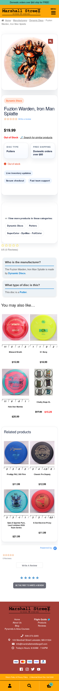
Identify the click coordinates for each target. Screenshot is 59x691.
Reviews (42, 625)
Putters (33, 225)
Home (8, 20)
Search (29, 686)
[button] (50, 41)
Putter (23, 292)
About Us (17, 622)
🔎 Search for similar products (36, 137)
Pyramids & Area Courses (17, 628)
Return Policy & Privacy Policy (17, 677)
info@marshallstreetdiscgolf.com (31, 643)
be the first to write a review (29, 585)
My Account (10, 686)
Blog (17, 625)
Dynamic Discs (36, 20)
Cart (45, 683)
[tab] (29, 565)
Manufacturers (20, 20)
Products (42, 622)
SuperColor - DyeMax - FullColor (24, 233)
